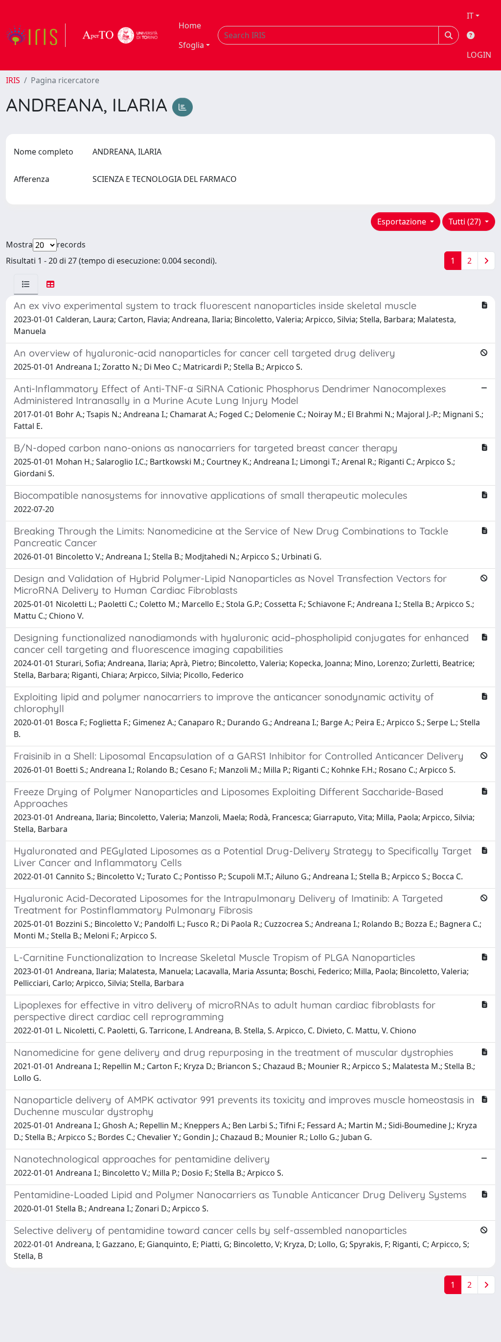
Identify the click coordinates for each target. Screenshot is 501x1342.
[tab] (26, 284)
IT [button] (470, 15)
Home (190, 25)
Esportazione (402, 221)
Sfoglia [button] (191, 45)
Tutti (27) (466, 221)
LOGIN (479, 54)
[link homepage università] (120, 35)
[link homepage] (36, 35)
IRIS (13, 80)
